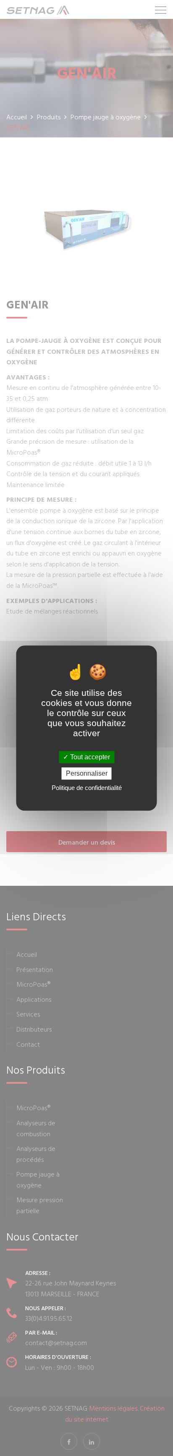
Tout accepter (89, 757)
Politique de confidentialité (87, 787)
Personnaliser (86, 773)
